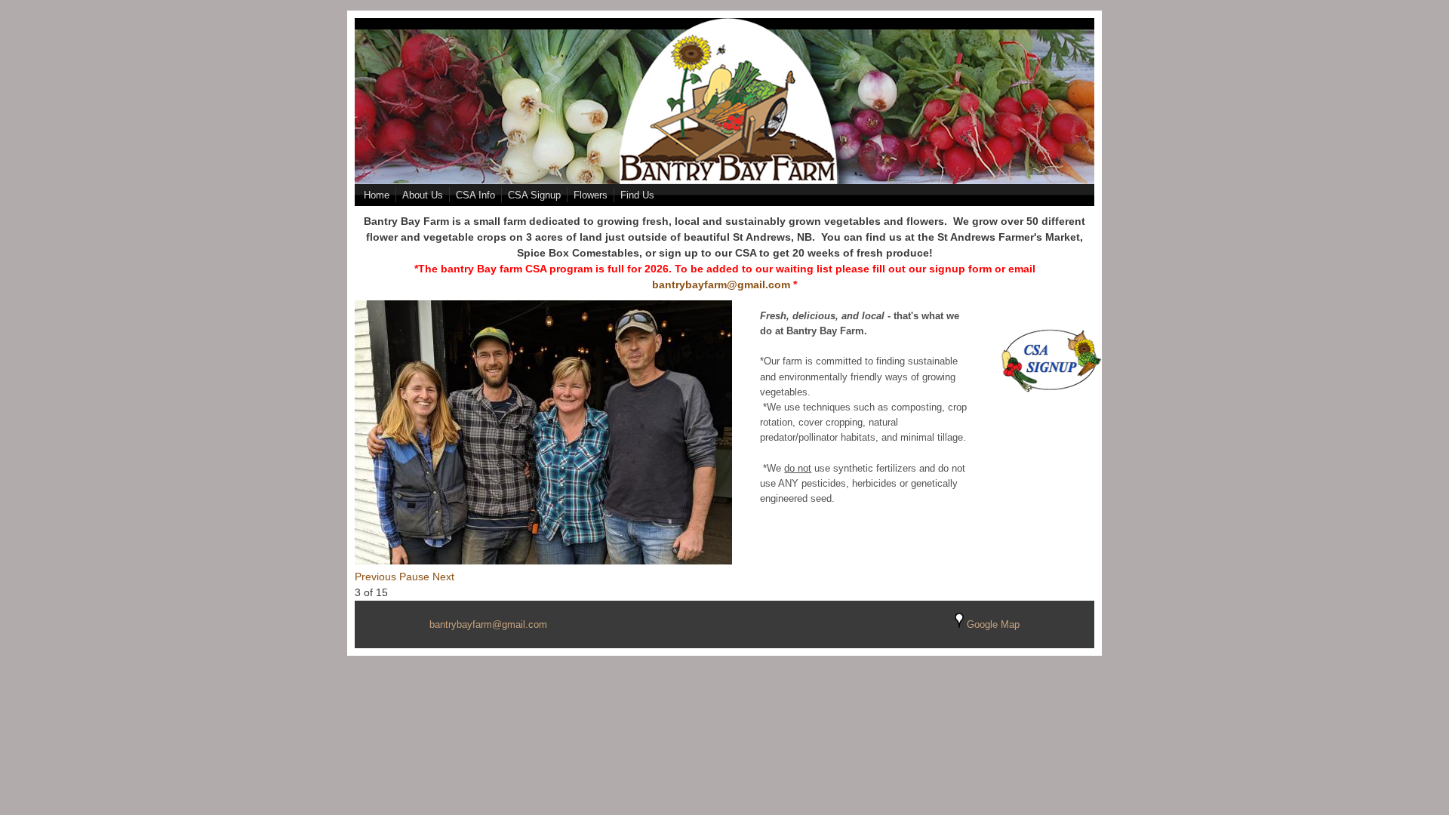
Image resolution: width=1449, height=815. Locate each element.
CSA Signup (534, 195)
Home (376, 195)
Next (443, 576)
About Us (422, 195)
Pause (414, 576)
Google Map (992, 625)
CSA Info (475, 195)
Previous (375, 576)
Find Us (637, 195)
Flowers (591, 195)
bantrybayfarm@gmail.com (721, 284)
